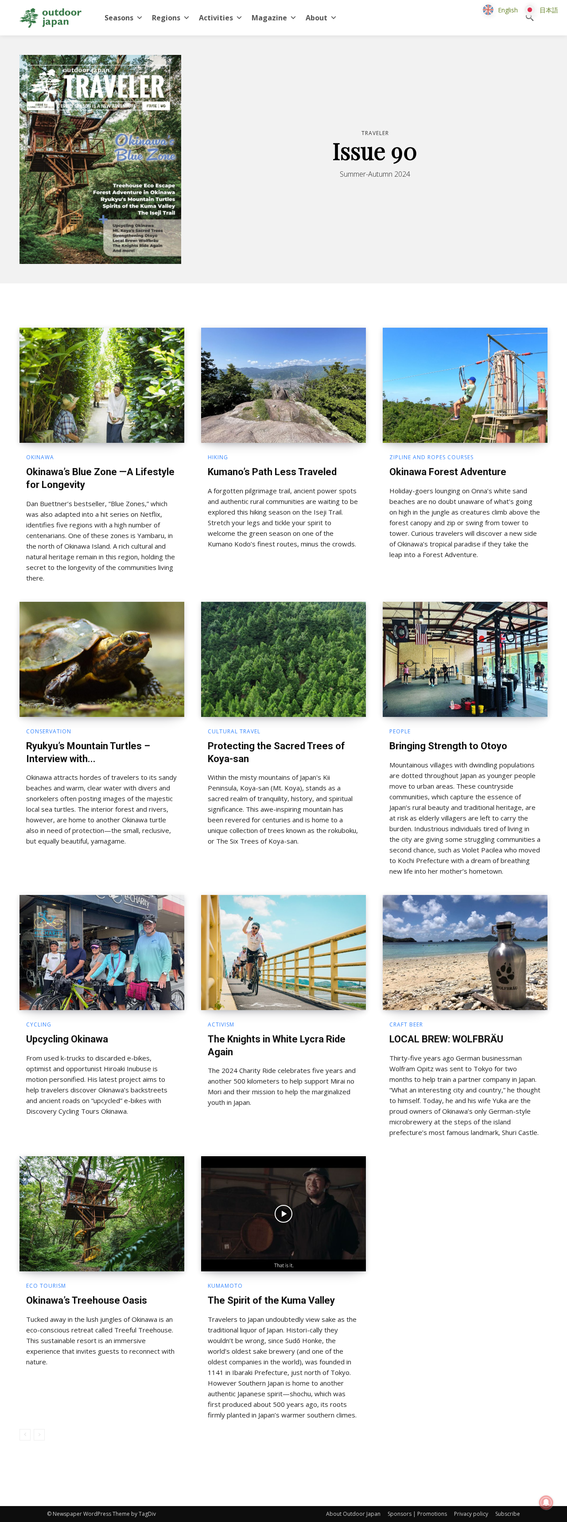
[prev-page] (25, 1435)
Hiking (218, 457)
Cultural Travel (234, 731)
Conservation (48, 731)
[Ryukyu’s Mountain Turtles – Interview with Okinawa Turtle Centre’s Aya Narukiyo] (101, 659)
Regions (166, 18)
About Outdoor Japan (353, 1514)
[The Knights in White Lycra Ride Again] (283, 952)
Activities (216, 18)
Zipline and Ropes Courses (431, 457)
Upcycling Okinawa (67, 1039)
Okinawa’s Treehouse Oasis (86, 1300)
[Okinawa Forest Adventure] (465, 385)
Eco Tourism (46, 1286)
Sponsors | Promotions (417, 1514)
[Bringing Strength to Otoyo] (465, 659)
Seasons (119, 18)
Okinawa (40, 457)
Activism (221, 1024)
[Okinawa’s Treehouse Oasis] (101, 1213)
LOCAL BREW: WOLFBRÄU (446, 1039)
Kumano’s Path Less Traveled (272, 471)
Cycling (38, 1024)
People (400, 731)
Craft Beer (406, 1024)
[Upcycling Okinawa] (101, 952)
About (316, 18)
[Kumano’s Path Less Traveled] (283, 385)
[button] (530, 17)
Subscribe (507, 1514)
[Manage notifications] (546, 1502)
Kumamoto (225, 1286)
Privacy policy (471, 1514)
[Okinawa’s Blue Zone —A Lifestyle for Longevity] (101, 385)
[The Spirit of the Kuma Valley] (283, 1213)
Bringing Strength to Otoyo (448, 745)
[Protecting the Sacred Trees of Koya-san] (283, 659)
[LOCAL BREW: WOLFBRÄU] (465, 952)
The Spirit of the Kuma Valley (271, 1300)
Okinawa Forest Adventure (447, 471)
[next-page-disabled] (39, 1435)
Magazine (269, 18)
